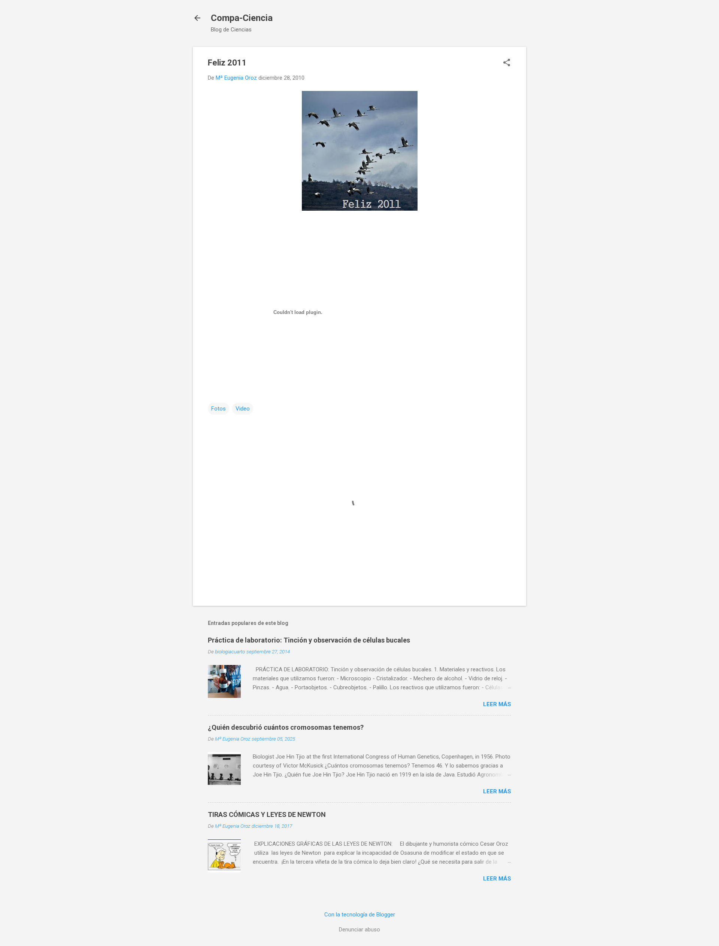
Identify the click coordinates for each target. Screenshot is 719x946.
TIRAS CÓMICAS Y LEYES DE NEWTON (267, 814)
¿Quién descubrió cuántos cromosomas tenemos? (286, 727)
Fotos (218, 408)
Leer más (497, 704)
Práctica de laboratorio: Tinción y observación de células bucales (309, 640)
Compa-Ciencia (242, 18)
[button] (506, 63)
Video (243, 408)
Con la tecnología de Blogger (359, 914)
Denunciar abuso (359, 929)
